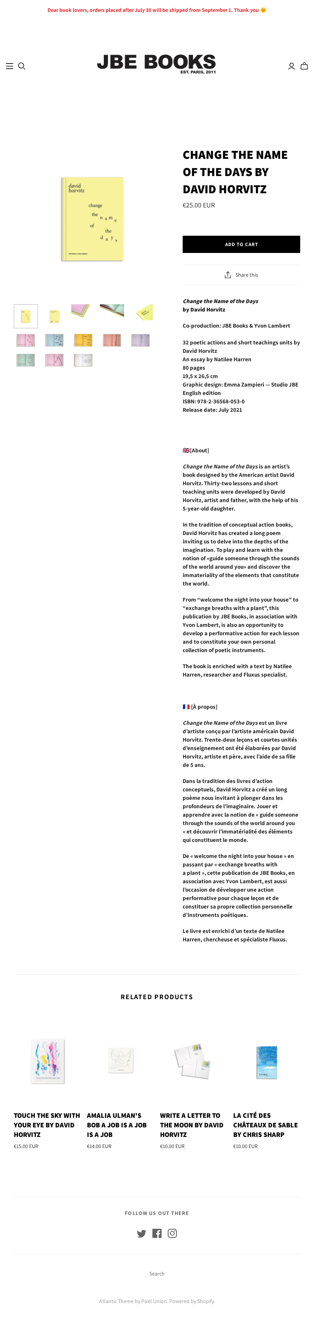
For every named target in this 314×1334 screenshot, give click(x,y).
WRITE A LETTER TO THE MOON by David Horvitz (192, 1125)
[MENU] (9, 66)
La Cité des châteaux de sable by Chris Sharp (265, 1125)
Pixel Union (154, 1301)
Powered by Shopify (191, 1301)
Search (157, 1273)
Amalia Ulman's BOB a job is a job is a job (117, 1125)
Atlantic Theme (116, 1301)
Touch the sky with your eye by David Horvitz (47, 1125)
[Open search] (22, 66)
